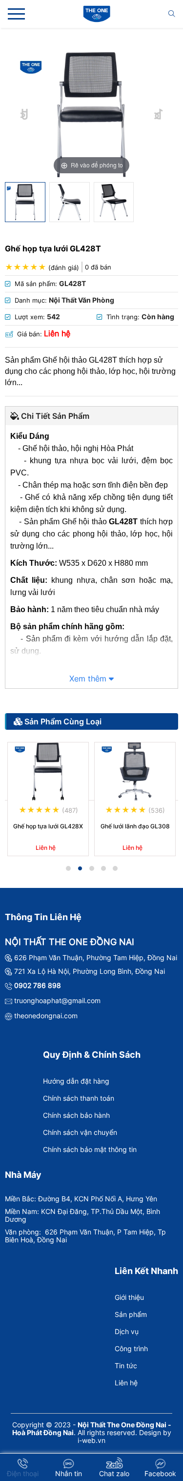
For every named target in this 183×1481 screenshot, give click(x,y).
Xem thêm (89, 678)
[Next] (158, 114)
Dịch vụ (127, 1331)
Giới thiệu (129, 1297)
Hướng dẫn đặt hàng (76, 1081)
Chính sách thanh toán (78, 1098)
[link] (48, 771)
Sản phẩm (131, 1314)
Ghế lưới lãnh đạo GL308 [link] (135, 826)
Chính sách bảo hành (76, 1115)
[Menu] (16, 13)
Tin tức (126, 1365)
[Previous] (24, 114)
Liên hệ (126, 1382)
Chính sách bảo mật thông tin (90, 1149)
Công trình (131, 1348)
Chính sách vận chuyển (80, 1132)
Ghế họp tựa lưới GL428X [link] (48, 826)
